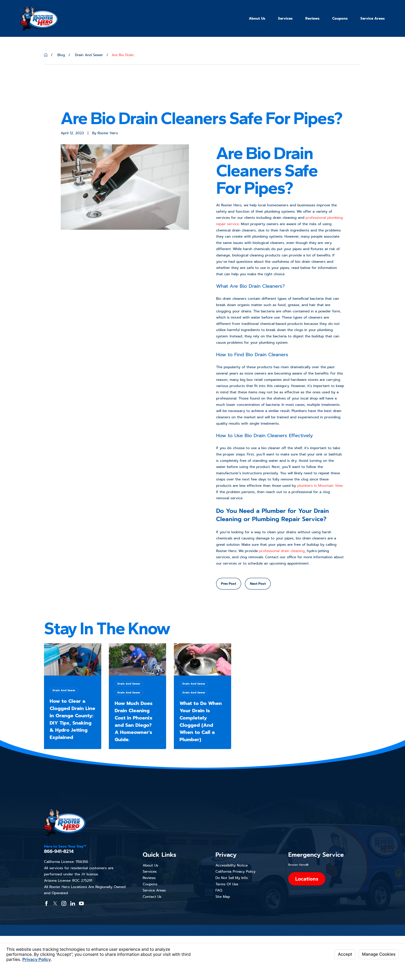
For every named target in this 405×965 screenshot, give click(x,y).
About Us (150, 865)
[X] (55, 903)
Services (150, 871)
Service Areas (154, 890)
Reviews (149, 877)
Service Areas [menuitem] (372, 18)
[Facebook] (46, 903)
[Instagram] (63, 903)
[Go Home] (45, 55)
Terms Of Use (226, 884)
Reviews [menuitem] (312, 18)
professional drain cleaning (282, 550)
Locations (306, 879)
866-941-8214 (59, 851)
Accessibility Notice (231, 865)
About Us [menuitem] (257, 18)
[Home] (39, 18)
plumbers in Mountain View (320, 485)
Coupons (150, 884)
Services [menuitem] (285, 18)
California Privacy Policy (235, 871)
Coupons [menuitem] (340, 18)
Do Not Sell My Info (231, 877)
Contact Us (152, 896)
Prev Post (228, 583)
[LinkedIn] (72, 903)
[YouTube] (81, 903)
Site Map (222, 896)
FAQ (218, 890)
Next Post (258, 583)
